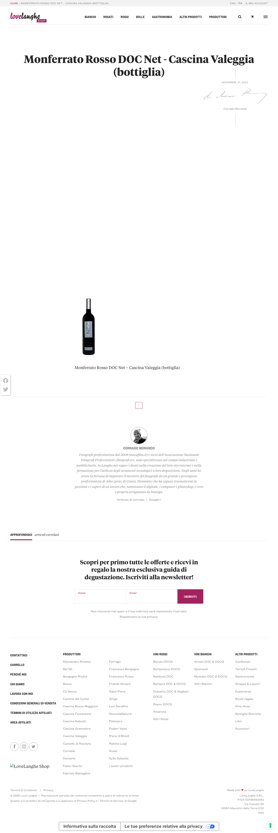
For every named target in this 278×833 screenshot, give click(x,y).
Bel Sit (68, 669)
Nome (82, 593)
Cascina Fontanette (77, 714)
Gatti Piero (117, 691)
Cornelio (69, 751)
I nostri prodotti (121, 766)
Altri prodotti (191, 17)
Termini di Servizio (111, 801)
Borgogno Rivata (75, 676)
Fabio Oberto (72, 766)
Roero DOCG (162, 704)
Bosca (67, 684)
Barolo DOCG (163, 661)
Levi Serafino (118, 706)
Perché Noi (18, 674)
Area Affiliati (20, 722)
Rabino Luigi (118, 743)
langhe (25, 17)
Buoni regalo (244, 699)
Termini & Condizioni (23, 790)
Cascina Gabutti (74, 721)
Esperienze (243, 691)
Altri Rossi (160, 719)
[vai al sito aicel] (29, 769)
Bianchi (90, 17)
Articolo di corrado (130, 499)
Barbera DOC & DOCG (169, 684)
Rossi (125, 17)
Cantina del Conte (76, 699)
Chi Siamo (17, 684)
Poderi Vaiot (118, 728)
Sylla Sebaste (119, 758)
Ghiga (113, 699)
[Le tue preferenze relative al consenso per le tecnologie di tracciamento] (270, 825)
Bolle (140, 17)
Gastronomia (162, 17)
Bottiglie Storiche (248, 714)
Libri (238, 721)
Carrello (17, 665)
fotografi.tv (125, 460)
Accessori (242, 728)
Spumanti (201, 669)
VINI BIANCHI (203, 654)
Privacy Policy (86, 801)
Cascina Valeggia (75, 736)
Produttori (218, 17)
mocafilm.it (138, 455)
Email (133, 593)
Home (14, 3)
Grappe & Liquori (247, 684)
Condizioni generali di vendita (33, 703)
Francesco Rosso (121, 676)
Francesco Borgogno (124, 669)
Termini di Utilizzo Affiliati (31, 713)
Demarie (69, 758)
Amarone (159, 711)
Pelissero (115, 721)
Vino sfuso (242, 706)
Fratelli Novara (120, 684)
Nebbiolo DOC (163, 676)
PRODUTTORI (72, 654)
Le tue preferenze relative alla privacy (163, 826)
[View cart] (252, 17)
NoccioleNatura (120, 714)
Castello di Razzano (77, 743)
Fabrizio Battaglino (76, 773)
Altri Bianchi (203, 684)
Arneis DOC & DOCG (209, 661)
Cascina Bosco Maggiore (80, 706)
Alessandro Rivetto (77, 661)
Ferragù (115, 661)
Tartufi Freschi (246, 669)
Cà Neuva (70, 691)
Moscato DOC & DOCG (210, 676)
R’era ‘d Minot (119, 736)
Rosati (108, 17)
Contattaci (18, 655)
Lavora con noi (21, 694)
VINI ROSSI (160, 654)
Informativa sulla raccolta (89, 826)
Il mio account (256, 3)
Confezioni (242, 661)
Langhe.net (109, 465)
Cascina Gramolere (77, 728)
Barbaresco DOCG (166, 669)
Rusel (113, 751)
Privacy (48, 790)
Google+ (155, 499)
